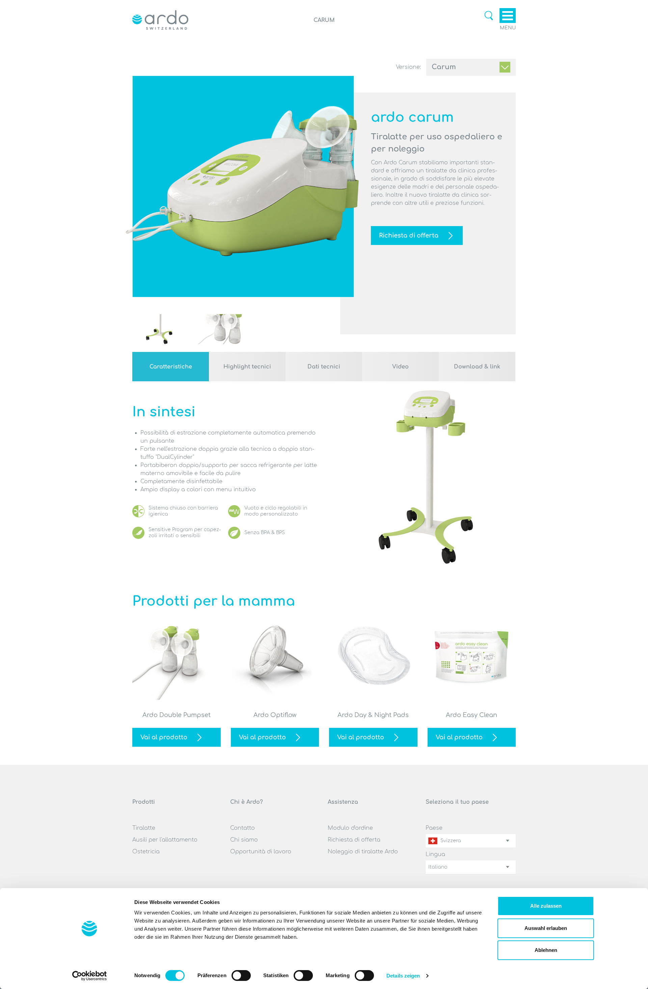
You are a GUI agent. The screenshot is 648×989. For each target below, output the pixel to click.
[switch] (241, 975)
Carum (444, 67)
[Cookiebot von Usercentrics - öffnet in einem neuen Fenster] (89, 976)
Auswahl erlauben (545, 928)
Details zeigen (403, 976)
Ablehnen (546, 950)
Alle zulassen (546, 906)
